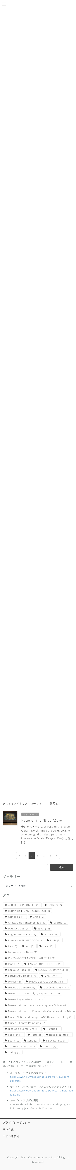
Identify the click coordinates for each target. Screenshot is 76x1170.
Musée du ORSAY (56, 987)
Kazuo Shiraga (19, 969)
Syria (32, 1040)
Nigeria (53, 1028)
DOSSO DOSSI (18, 928)
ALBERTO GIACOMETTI (24, 905)
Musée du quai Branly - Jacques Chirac (34, 993)
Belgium (55, 905)
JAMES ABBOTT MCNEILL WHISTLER (31, 958)
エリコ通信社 (11, 1136)
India (55, 940)
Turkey (14, 1052)
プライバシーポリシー (16, 1122)
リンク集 (8, 1129)
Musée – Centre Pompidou (26, 1023)
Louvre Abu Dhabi (22, 975)
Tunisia (49, 1046)
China (38, 916)
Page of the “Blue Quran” (43, 821)
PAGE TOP (70, 1132)
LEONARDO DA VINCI (53, 969)
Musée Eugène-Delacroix (25, 999)
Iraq (29, 946)
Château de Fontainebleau (26, 922)
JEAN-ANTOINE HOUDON (44, 964)
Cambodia (16, 916)
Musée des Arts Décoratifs (47, 981)
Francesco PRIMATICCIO (25, 940)
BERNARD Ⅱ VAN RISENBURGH (29, 910)
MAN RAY (52, 975)
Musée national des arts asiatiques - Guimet (37, 1005)
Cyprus (59, 922)
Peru (36, 1034)
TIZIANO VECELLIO (21, 1046)
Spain (13, 1040)
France (51, 934)
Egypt (44, 928)
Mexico (14, 981)
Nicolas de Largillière (23, 1028)
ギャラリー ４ (30, 814)
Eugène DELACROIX (22, 934)
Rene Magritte (60, 1034)
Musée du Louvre (21, 987)
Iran (12, 946)
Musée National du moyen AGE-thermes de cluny (40, 1017)
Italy (48, 946)
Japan (13, 964)
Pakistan (15, 1034)
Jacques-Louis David (22, 952)
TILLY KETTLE (56, 1040)
